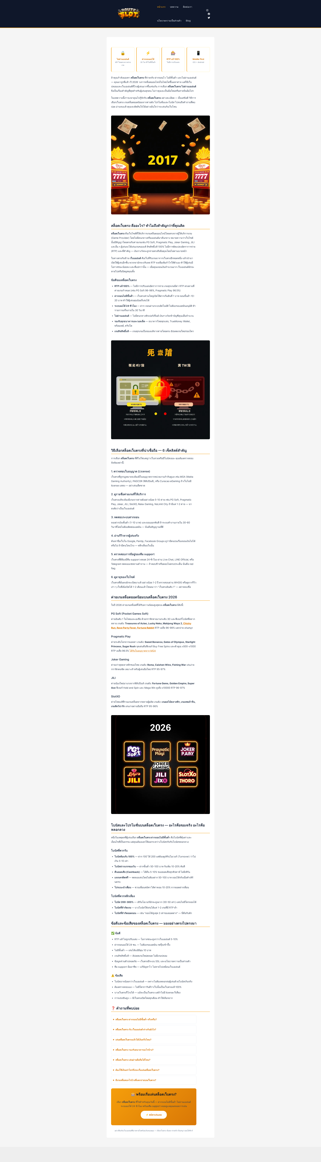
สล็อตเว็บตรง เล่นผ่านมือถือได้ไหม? (132, 1059)
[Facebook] (209, 14)
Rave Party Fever (126, 627)
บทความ (174, 7)
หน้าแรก (161, 7)
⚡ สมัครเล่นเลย (154, 1114)
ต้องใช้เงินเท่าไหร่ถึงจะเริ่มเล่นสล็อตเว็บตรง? (137, 1070)
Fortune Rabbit (145, 627)
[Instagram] (207, 10)
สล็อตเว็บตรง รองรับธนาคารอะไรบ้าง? (134, 1049)
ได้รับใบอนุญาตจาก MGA (143, 650)
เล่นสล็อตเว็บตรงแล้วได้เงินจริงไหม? (133, 1039)
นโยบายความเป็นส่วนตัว (169, 20)
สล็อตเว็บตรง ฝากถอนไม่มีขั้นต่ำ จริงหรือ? (136, 1019)
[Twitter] (209, 18)
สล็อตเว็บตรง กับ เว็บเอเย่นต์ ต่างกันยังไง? (135, 1029)
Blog (188, 20)
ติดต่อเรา (187, 7)
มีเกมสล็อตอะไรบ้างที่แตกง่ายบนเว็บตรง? (135, 1080)
